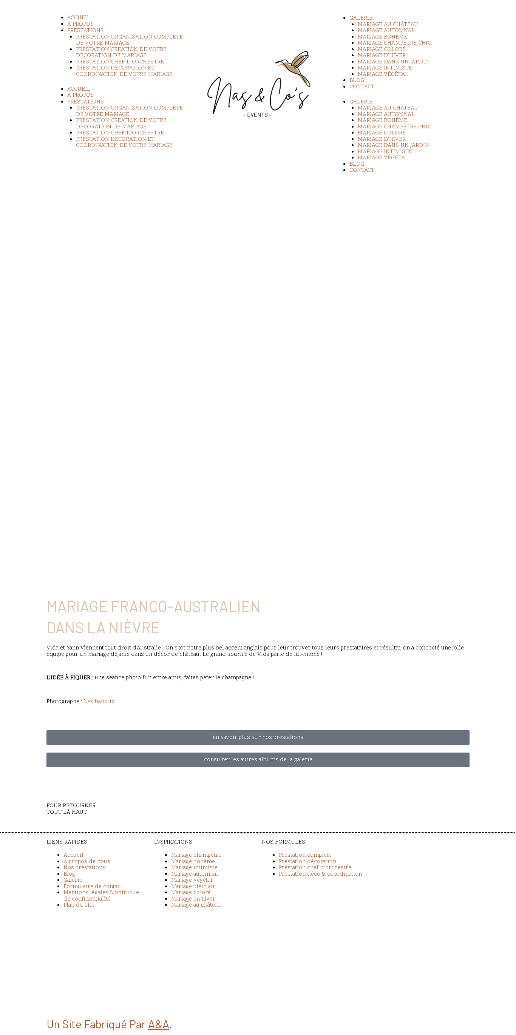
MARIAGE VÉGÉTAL (383, 75)
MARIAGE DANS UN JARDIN (393, 62)
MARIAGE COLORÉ (382, 50)
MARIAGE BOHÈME (382, 37)
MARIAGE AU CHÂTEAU (388, 25)
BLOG (356, 81)
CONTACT (361, 87)
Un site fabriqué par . (109, 1023)
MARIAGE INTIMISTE (385, 68)
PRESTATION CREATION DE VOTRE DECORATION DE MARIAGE (121, 53)
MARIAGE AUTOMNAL (386, 31)
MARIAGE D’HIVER (382, 56)
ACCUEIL (78, 18)
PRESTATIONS (85, 31)
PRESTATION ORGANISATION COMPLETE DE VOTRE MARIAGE (129, 40)
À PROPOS (80, 24)
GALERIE (360, 18)
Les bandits (99, 702)
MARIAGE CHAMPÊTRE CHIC (394, 43)
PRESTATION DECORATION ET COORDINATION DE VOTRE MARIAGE (124, 71)
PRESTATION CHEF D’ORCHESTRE (120, 62)
